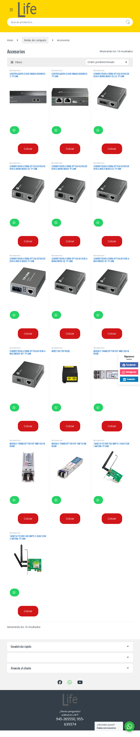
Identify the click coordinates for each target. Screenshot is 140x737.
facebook (131, 364)
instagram (131, 371)
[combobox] (65, 22)
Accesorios (15, 70)
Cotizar (28, 148)
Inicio (10, 40)
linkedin (131, 379)
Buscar (128, 22)
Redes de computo (35, 40)
